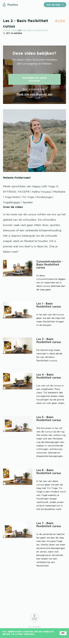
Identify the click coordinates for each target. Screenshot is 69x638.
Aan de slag (53, 4)
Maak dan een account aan (34, 94)
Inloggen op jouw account (34, 79)
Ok (63, 633)
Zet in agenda (14, 33)
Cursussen (34, 627)
